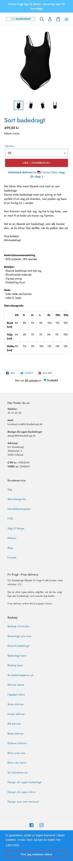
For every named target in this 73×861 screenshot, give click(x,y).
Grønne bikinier (17, 743)
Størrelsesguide (16, 499)
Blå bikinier (14, 724)
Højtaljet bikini (16, 695)
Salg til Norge (15, 528)
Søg (9, 489)
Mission (11, 538)
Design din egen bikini (21, 792)
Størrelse (9, 146)
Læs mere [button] (12, 844)
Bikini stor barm (16, 763)
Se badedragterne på (20, 675)
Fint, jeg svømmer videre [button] (36, 854)
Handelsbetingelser (19, 509)
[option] (19, 105)
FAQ (10, 518)
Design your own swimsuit (23, 802)
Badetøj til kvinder (18, 626)
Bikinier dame (15, 685)
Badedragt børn (16, 656)
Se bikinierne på (17, 772)
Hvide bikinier (16, 714)
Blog (10, 548)
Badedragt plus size (19, 636)
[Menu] (66, 19)
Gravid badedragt (18, 646)
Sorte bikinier (15, 704)
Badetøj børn (15, 665)
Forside (11, 557)
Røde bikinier (15, 734)
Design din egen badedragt (24, 782)
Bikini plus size (16, 753)
